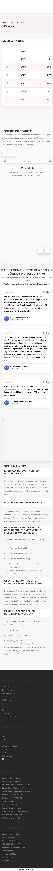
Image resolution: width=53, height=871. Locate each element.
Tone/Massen (7, 690)
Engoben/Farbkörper (10, 697)
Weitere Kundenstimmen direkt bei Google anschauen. (26, 284)
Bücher (5, 703)
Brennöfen (6, 713)
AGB (4, 753)
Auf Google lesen (16, 320)
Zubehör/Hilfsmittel (9, 717)
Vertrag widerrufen (26, 869)
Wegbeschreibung (9, 746)
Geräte (20, 22)
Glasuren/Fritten (8, 693)
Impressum (6, 749)
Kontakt (5, 743)
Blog (4, 733)
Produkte (8, 22)
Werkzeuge (6, 700)
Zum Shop (9, 153)
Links (4, 736)
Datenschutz (7, 756)
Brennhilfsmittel (8, 707)
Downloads (6, 739)
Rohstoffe (6, 687)
